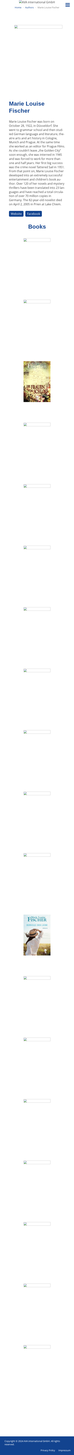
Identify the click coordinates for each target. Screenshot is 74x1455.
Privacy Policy (48, 1450)
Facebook (33, 214)
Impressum (64, 1450)
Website (16, 214)
